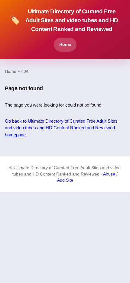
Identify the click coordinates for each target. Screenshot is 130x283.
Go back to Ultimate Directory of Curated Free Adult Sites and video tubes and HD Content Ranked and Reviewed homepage (61, 127)
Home (65, 44)
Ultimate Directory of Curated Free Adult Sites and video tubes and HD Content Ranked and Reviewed (64, 20)
